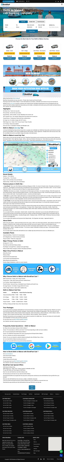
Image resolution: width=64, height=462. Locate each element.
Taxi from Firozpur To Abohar (8, 413)
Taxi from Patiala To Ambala (49, 415)
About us (51, 394)
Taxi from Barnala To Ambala (49, 403)
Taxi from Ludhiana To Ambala (28, 428)
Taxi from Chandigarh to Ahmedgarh (29, 407)
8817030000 (24, 319)
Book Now (10, 58)
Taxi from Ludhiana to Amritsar (28, 430)
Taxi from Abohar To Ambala (28, 413)
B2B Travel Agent (45, 394)
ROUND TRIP (32, 21)
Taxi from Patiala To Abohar (48, 413)
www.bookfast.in (9, 353)
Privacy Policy (59, 459)
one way (12, 103)
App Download (37, 394)
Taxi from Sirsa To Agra (7, 428)
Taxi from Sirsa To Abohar (7, 426)
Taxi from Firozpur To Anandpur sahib (9, 420)
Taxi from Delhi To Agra (7, 403)
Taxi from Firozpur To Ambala (8, 415)
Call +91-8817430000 (9, 1)
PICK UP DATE (30, 25)
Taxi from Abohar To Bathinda (28, 420)
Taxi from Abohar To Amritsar (28, 415)
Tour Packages (24, 394)
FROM (6, 25)
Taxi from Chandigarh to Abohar (28, 403)
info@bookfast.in (21, 1)
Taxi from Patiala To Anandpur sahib (50, 420)
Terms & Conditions (50, 459)
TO (17, 25)
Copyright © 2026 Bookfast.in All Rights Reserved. (15, 459)
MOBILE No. (52, 25)
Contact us (57, 394)
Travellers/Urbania (16, 394)
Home (35, 439)
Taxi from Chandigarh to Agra (28, 405)
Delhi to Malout (16, 98)
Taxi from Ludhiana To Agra (28, 426)
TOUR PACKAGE (40, 21)
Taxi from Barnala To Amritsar (49, 405)
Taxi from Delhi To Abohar (7, 400)
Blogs (35, 453)
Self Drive (30, 394)
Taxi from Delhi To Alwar (7, 407)
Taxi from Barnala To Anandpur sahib (50, 407)
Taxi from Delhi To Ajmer (7, 405)
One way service (8, 394)
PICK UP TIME (41, 25)
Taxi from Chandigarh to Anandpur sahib (30, 400)
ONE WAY (23, 21)
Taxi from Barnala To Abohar (49, 400)
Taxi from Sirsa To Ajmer (7, 430)
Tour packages (36, 446)
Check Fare (32, 31)
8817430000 (17, 319)
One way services (37, 444)
